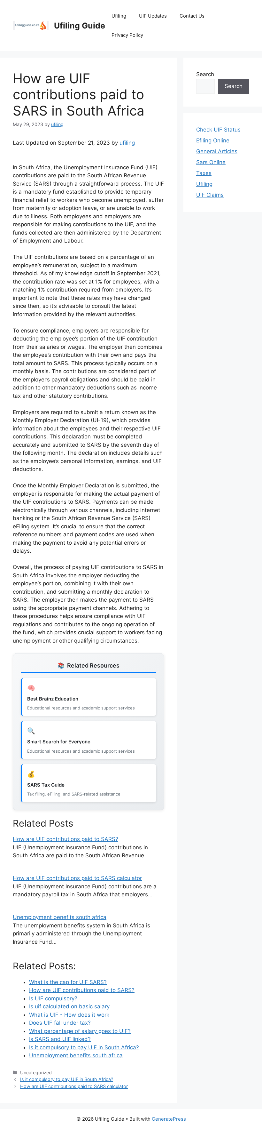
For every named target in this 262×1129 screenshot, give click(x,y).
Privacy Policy (127, 35)
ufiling (127, 143)
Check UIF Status (218, 129)
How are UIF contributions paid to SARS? (65, 839)
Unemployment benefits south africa (59, 917)
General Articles (216, 151)
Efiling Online (212, 140)
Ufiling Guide (79, 25)
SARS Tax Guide (46, 785)
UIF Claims (210, 195)
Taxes (204, 173)
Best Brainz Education (52, 699)
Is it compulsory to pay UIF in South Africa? (66, 1079)
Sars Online (211, 162)
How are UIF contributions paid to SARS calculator (77, 878)
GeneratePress (169, 1119)
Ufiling (119, 16)
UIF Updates (153, 16)
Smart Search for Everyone (58, 742)
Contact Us (192, 16)
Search (205, 74)
